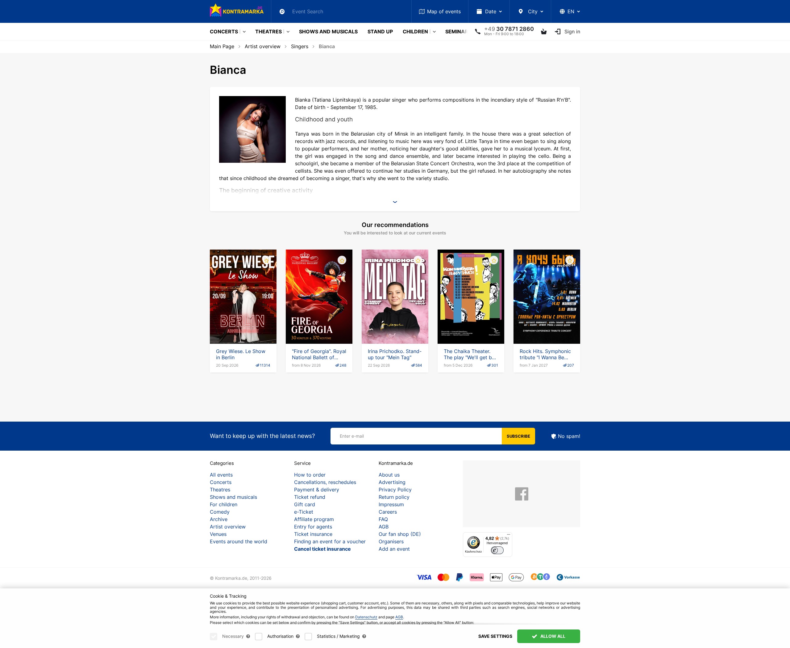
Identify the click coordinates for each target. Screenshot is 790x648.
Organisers (391, 541)
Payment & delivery (316, 489)
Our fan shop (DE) (400, 534)
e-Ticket (303, 512)
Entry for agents (313, 527)
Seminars (458, 31)
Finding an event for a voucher (330, 541)
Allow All (552, 636)
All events (221, 475)
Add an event (394, 549)
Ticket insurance (313, 534)
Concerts (224, 31)
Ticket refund (309, 497)
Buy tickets (243, 330)
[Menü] (508, 536)
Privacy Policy (395, 489)
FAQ (383, 519)
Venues (218, 534)
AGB (384, 527)
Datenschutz (366, 617)
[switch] (497, 550)
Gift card (304, 504)
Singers (299, 46)
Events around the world (238, 541)
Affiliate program (314, 519)
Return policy (394, 497)
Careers (388, 512)
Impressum (391, 504)
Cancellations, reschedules (325, 482)
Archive (218, 519)
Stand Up (380, 31)
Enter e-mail (352, 436)
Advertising (392, 482)
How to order (310, 475)
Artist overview (263, 46)
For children (223, 504)
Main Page (222, 46)
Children (415, 31)
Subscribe (518, 436)
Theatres (268, 31)
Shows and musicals (328, 31)
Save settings (495, 636)
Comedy (220, 512)
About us (389, 475)
